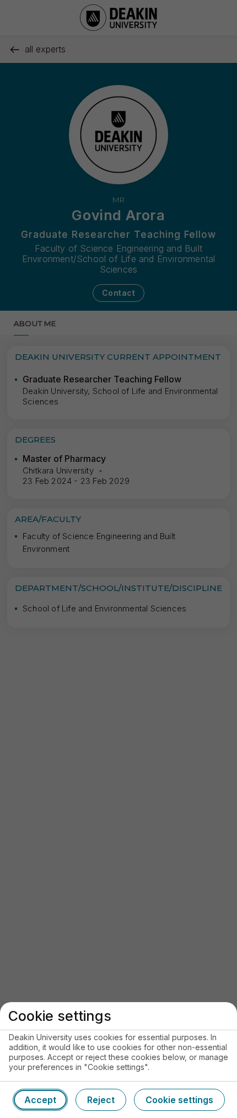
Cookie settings (179, 1099)
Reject (101, 1099)
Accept (40, 1099)
